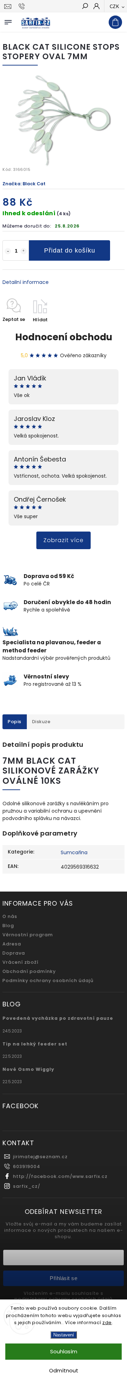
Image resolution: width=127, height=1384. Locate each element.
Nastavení (63, 1335)
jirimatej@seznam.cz (40, 1157)
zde (107, 1322)
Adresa (11, 944)
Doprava (13, 953)
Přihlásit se (63, 1278)
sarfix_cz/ (26, 1186)
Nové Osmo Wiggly (28, 1069)
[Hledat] (84, 6)
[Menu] (8, 20)
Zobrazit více (63, 540)
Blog (8, 926)
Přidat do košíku (69, 250)
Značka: (24, 184)
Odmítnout (63, 1370)
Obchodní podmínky (29, 971)
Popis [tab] (15, 722)
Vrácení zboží (20, 962)
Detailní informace (25, 282)
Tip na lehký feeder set (34, 1044)
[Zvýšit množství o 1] (23, 251)
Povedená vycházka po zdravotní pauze (57, 1018)
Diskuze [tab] (41, 722)
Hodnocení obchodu (63, 337)
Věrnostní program (27, 935)
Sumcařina (74, 852)
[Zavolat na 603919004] (23, 6)
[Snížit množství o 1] (8, 251)
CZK (115, 6)
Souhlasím (63, 1351)
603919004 (26, 1166)
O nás (9, 916)
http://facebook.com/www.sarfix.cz (60, 1176)
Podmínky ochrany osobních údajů (47, 980)
